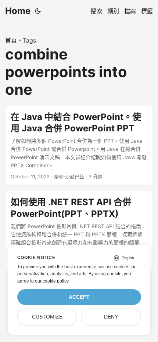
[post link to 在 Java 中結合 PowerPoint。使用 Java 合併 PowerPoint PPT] (79, 146)
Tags (29, 40)
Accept (79, 297)
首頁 (11, 40)
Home (17, 11)
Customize (47, 317)
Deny (111, 317)
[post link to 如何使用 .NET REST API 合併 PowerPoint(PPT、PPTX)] (79, 231)
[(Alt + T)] (37, 11)
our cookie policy (51, 281)
